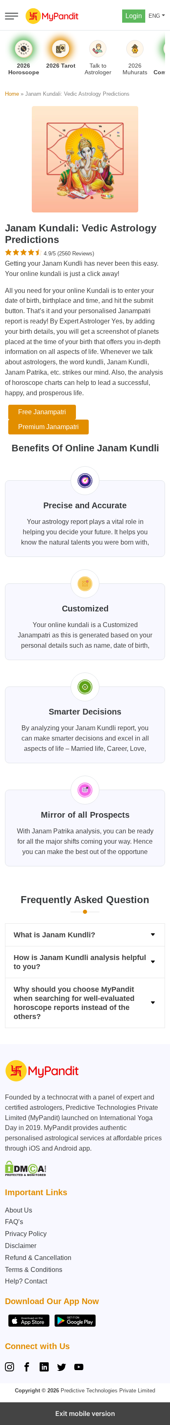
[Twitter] (61, 1368)
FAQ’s (14, 1221)
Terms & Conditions (33, 1269)
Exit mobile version (85, 1413)
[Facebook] (27, 1368)
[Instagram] (11, 1368)
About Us (18, 1210)
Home (12, 94)
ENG (154, 16)
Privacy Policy (26, 1233)
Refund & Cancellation (38, 1257)
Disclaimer (20, 1245)
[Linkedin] (44, 1368)
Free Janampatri (42, 411)
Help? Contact (26, 1281)
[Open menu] (11, 16)
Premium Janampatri (48, 426)
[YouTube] (79, 1368)
